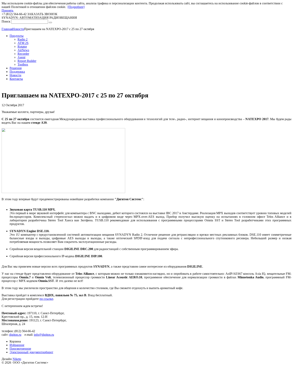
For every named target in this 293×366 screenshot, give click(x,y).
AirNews (23, 50)
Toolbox (23, 64)
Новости (15, 75)
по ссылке (46, 298)
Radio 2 (23, 39)
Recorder (23, 53)
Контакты (16, 78)
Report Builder (27, 61)
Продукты (17, 35)
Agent (21, 57)
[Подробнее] (76, 7)
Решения (16, 68)
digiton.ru (15, 334)
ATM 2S (23, 43)
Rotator (22, 46)
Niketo (17, 359)
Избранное (17, 345)
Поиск (6, 21)
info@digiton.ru (44, 334)
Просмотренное (20, 348)
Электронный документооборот (31, 352)
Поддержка (17, 71)
